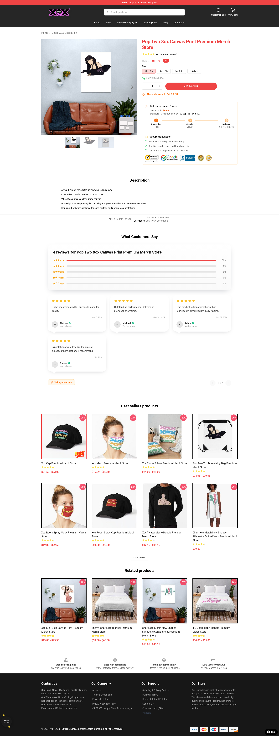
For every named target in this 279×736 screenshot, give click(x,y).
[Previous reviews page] (213, 383)
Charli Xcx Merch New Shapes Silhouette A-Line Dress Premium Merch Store (215, 536)
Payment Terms (150, 694)
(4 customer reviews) (166, 54)
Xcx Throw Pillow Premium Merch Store (164, 463)
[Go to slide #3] (106, 142)
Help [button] (273, 732)
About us (96, 690)
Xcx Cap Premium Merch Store (58, 463)
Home (44, 32)
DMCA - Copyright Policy (104, 703)
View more (139, 557)
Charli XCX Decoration (64, 32)
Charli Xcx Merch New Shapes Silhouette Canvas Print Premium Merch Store (161, 631)
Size (144, 66)
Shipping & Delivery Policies (155, 690)
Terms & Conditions (102, 694)
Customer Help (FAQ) (153, 708)
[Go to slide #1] (72, 142)
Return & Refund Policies (154, 699)
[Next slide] (132, 87)
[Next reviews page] (228, 383)
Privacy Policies (100, 699)
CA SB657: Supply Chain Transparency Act (113, 708)
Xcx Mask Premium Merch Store (110, 463)
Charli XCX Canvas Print (158, 217)
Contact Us (148, 703)
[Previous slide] (46, 87)
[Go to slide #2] (89, 142)
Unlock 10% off (6, 721)
